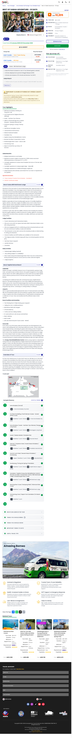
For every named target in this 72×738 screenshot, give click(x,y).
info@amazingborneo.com (37, 731)
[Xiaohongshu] (43, 704)
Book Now (57, 46)
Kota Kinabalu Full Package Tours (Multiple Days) (28, 5)
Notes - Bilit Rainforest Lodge (17, 66)
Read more (7, 85)
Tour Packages (11, 5)
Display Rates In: (21, 35)
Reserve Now (58, 41)
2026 (6, 39)
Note (5, 66)
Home (4, 5)
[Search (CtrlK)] (59, 2)
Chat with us (62, 49)
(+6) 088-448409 (36, 730)
